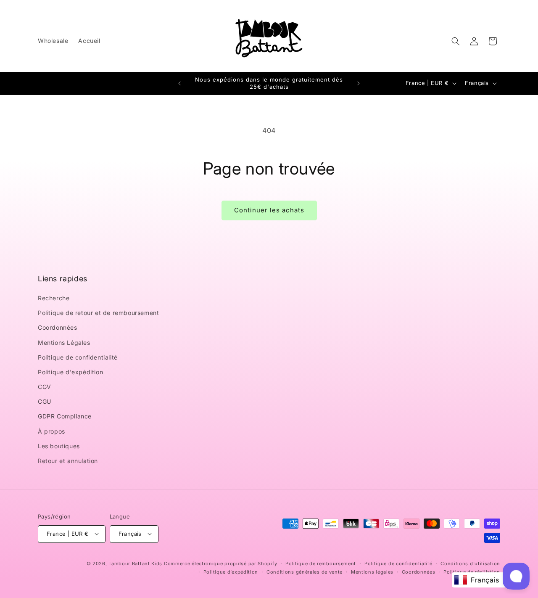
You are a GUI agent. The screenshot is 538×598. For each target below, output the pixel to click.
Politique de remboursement (320, 563)
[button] (455, 41)
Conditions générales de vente (304, 571)
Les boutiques (59, 446)
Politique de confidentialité (78, 357)
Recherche (53, 298)
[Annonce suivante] (358, 83)
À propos (51, 431)
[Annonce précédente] (179, 83)
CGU (44, 401)
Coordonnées (57, 327)
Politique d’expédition (230, 571)
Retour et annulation (68, 461)
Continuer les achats (269, 210)
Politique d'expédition (70, 372)
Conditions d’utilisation (470, 563)
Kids (135, 563)
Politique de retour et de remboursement (98, 313)
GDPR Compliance (65, 416)
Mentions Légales (64, 342)
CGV (44, 387)
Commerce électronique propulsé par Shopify (220, 563)
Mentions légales (372, 571)
